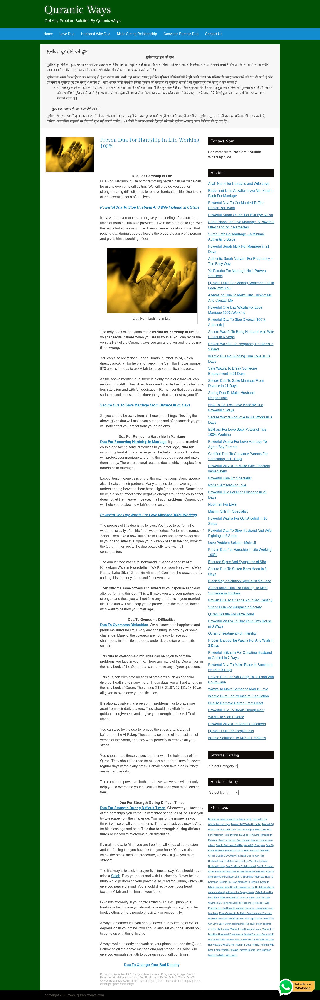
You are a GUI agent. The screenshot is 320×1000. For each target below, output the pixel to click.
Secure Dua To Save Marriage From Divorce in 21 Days (145, 405)
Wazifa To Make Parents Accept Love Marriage (246, 950)
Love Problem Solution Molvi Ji (232, 543)
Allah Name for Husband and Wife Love (238, 183)
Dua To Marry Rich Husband (241, 866)
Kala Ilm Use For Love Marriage (237, 897)
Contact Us (213, 34)
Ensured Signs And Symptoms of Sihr (237, 562)
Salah (115, 876)
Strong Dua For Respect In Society (235, 607)
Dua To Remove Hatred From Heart (235, 703)
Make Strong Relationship (137, 34)
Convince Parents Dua (181, 34)
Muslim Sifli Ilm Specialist (228, 511)
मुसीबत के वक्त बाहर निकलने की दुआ (173, 980)
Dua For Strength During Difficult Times (132, 808)
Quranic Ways (78, 10)
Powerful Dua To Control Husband (226, 908)
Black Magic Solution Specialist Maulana (239, 581)
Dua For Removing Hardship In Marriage (133, 442)
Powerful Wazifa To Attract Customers (237, 724)
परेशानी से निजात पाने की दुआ (140, 980)
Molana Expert (149, 974)
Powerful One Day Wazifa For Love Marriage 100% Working (148, 515)
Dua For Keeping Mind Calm (251, 829)
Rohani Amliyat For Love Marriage (236, 918)
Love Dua (66, 34)
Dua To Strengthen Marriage (249, 876)
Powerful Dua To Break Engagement (236, 710)
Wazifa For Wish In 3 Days (237, 944)
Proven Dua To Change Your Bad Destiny (240, 600)
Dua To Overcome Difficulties (124, 625)
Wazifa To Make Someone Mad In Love (238, 689)
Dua (163, 974)
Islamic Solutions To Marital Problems (237, 738)
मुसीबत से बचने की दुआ (123, 984)
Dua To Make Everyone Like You (236, 861)
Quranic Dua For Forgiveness (231, 731)
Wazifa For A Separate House (245, 929)
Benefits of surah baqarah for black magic (230, 819)
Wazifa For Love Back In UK (259, 934)
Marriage (172, 974)
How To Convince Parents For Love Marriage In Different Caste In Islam (240, 881)
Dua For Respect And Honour (234, 840)
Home (48, 34)
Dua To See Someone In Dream (248, 871)
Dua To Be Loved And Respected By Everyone (240, 845)
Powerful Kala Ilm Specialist (229, 478)
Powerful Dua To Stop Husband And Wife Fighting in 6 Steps (150, 207)
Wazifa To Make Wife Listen (222, 955)
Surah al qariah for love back (240, 923)
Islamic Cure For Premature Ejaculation (238, 696)
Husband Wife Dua (95, 34)
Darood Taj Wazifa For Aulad (246, 824)
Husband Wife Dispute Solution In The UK (236, 887)
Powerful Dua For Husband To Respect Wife (246, 903)
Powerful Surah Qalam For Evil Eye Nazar (240, 215)
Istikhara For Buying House (240, 892)
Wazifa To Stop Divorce (226, 717)
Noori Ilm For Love (222, 504)
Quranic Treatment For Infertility (232, 633)
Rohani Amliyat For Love (227, 485)
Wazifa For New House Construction (227, 939)
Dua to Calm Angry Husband (231, 855)
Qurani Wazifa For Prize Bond (231, 614)
